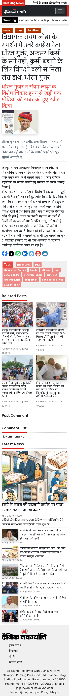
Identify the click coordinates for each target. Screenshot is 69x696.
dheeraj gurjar (12, 279)
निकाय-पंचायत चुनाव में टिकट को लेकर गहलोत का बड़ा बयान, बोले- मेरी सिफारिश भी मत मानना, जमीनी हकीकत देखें (50, 389)
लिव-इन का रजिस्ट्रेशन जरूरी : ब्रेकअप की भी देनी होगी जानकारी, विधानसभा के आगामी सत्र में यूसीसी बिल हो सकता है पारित (43, 570)
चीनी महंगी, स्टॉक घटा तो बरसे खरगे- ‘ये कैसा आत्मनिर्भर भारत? (43, 600)
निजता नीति (15, 662)
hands (33, 269)
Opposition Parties (15, 269)
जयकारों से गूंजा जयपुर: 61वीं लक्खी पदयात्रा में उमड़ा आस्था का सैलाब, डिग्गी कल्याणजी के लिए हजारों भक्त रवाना (17, 389)
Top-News (33, 30)
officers (46, 269)
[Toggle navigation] (60, 11)
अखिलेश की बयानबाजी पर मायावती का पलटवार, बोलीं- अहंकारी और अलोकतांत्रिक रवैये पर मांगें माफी (42, 535)
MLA (37, 264)
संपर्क (12, 656)
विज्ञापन (13, 651)
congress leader (33, 274)
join (57, 269)
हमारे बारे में (15, 645)
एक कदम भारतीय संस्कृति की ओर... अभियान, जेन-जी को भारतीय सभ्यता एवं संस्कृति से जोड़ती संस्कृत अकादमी (43, 552)
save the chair (12, 284)
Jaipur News (51, 20)
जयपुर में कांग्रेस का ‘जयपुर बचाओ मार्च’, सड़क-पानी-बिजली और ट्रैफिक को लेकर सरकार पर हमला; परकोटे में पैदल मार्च (16, 336)
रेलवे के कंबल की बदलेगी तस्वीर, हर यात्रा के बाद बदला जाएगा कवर (32, 507)
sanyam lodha (11, 274)
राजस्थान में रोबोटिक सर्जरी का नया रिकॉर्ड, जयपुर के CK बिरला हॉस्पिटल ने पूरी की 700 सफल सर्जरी (50, 335)
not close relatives (52, 279)
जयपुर (19, 30)
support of (31, 279)
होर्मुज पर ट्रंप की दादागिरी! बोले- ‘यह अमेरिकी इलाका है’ (39, 614)
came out (52, 274)
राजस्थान (7, 30)
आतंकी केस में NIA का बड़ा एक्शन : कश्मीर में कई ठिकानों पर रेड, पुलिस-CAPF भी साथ (43, 586)
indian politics (29, 20)
